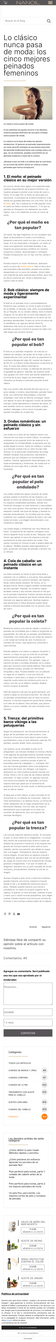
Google (9, 1320)
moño (8, 203)
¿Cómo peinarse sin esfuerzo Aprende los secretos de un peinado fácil (24, 1162)
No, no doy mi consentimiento (28, 1333)
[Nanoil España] (28, 2)
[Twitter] (14, 913)
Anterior (33, 927)
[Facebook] (5, 913)
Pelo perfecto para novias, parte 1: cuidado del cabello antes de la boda (27, 1174)
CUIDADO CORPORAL (27, 1077)
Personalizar (28, 1338)
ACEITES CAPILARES (27, 1102)
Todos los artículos (20, 1063)
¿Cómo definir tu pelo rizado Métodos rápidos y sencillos (24, 1151)
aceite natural (27, 266)
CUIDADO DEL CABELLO (27, 1109)
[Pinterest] (9, 913)
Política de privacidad (15, 1293)
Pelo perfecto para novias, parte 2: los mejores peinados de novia (27, 1185)
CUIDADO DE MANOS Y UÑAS (27, 1070)
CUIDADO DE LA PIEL (27, 1085)
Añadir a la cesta (33, 1232)
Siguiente (46, 927)
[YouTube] (18, 913)
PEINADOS (27, 1116)
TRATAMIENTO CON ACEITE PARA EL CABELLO (27, 1093)
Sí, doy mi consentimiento (28, 1327)
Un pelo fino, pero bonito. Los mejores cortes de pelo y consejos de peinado (27, 1196)
